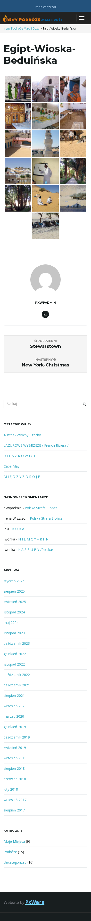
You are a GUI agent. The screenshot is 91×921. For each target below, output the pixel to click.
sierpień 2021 (14, 695)
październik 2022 (17, 674)
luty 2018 (11, 789)
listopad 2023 (14, 633)
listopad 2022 (14, 664)
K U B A (18, 528)
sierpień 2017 (14, 810)
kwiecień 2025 (15, 601)
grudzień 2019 (15, 726)
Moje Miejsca (14, 841)
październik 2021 (17, 685)
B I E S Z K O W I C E (20, 455)
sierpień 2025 (14, 591)
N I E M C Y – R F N (33, 539)
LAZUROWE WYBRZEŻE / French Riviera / (36, 445)
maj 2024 (11, 622)
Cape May (11, 466)
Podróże (10, 852)
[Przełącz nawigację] (81, 18)
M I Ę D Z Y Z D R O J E (22, 476)
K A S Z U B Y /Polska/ (35, 549)
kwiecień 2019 (15, 747)
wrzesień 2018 (15, 758)
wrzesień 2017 (15, 799)
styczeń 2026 (14, 581)
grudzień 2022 (15, 653)
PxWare (34, 901)
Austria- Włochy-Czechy (22, 435)
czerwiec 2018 (15, 779)
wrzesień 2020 (15, 706)
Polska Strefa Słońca (41, 508)
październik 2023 (17, 643)
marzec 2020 (14, 716)
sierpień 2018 (14, 768)
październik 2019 (17, 737)
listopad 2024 (14, 612)
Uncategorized (15, 862)
